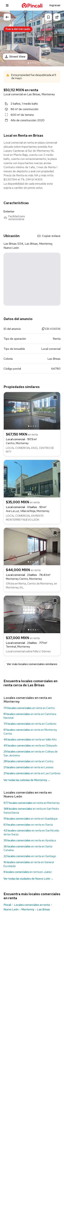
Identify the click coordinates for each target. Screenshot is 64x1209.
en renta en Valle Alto (30, 739)
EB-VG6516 (52, 329)
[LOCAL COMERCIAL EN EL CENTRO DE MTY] (32, 410)
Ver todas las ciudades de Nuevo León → (28, 878)
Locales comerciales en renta (32, 905)
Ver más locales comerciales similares (32, 664)
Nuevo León (11, 909)
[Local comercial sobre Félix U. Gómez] (32, 614)
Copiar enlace (51, 236)
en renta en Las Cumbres (32, 773)
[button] (57, 38)
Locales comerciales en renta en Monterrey (28, 700)
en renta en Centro (29, 708)
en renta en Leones (29, 767)
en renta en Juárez (28, 872)
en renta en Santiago (30, 856)
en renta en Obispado (30, 745)
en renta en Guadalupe (31, 818)
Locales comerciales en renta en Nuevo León (28, 794)
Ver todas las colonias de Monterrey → (27, 780)
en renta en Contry (29, 761)
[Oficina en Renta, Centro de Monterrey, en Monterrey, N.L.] (32, 546)
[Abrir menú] (7, 5)
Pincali (7, 905)
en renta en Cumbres (30, 724)
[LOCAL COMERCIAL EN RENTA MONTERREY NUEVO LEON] (32, 478)
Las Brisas (43, 909)
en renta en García (28, 824)
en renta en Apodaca (30, 840)
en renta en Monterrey (32, 803)
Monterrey (27, 909)
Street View (17, 56)
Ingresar (54, 5)
